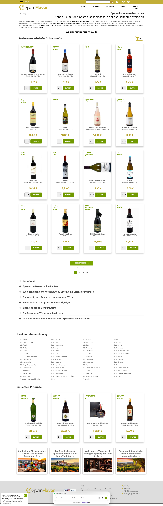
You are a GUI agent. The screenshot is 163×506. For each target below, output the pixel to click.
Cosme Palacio (23, 153)
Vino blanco (55, 339)
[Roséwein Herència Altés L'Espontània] (97, 126)
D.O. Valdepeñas (57, 373)
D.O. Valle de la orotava (122, 373)
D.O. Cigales (87, 353)
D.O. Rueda (23, 345)
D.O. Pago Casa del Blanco (29, 365)
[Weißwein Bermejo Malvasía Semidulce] (33, 421)
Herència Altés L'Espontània (89, 100)
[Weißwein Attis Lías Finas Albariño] (65, 72)
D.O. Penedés (87, 365)
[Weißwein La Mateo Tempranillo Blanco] (97, 179)
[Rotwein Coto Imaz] (65, 179)
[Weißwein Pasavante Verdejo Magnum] (130, 421)
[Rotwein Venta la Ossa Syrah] (65, 232)
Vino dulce (86, 379)
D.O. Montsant (88, 362)
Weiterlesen (38, 27)
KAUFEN (36, 88)
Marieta (55, 99)
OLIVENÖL (96, 7)
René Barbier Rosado (119, 47)
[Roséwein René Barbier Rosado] (129, 72)
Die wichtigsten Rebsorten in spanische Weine (47, 297)
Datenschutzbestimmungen (131, 493)
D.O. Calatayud (88, 351)
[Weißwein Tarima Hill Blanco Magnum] (65, 421)
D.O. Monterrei (56, 362)
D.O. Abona (118, 345)
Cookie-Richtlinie (128, 495)
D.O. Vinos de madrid (90, 376)
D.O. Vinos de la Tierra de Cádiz (62, 376)
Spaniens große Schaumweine (39, 308)
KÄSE (123, 7)
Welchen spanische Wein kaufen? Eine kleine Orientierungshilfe (57, 292)
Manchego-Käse (47, 25)
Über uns (126, 490)
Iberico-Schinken (73, 23)
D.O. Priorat (118, 365)
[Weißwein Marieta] (65, 126)
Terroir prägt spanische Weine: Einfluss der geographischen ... (131, 453)
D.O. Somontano (57, 345)
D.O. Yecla (117, 376)
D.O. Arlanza (118, 348)
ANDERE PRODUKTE (136, 8)
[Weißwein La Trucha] (129, 179)
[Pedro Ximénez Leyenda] (33, 126)
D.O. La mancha (25, 359)
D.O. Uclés (86, 370)
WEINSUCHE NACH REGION (80, 32)
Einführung (28, 281)
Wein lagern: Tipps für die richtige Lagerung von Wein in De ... (98, 453)
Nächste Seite (81, 268)
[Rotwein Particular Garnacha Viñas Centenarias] (33, 72)
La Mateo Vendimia (120, 206)
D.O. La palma (56, 359)
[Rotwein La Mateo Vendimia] (130, 232)
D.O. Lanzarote (88, 359)
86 (87, 272)
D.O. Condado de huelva (28, 356)
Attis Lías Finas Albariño (56, 47)
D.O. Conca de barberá (122, 353)
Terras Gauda (87, 46)
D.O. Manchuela (25, 362)
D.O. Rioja (54, 342)
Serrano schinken (56, 23)
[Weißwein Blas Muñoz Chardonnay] (129, 126)
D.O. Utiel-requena (120, 370)
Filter (140, 39)
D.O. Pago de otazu (58, 365)
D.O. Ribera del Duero (27, 342)
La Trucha (119, 153)
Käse (121, 23)
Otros (53, 379)
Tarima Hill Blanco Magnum (56, 396)
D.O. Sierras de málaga (122, 368)
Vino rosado (87, 339)
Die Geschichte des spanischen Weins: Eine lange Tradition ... (65, 453)
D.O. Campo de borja (121, 351)
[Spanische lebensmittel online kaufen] (33, 9)
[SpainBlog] (128, 2)
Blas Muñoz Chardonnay (121, 100)
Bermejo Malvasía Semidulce (24, 396)
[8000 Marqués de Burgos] (97, 232)
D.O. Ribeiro (118, 342)
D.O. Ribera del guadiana (91, 368)
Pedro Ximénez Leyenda (23, 101)
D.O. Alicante (55, 348)
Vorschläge (126, 487)
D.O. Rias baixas (25, 368)
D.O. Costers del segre (59, 356)
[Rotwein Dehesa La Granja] (33, 232)
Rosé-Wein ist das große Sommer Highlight (46, 302)
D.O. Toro (86, 345)
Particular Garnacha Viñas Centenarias (27, 46)
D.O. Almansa (87, 348)
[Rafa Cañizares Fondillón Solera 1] (97, 421)
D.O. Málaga (118, 359)
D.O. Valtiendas (25, 376)
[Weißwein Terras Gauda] (97, 72)
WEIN (83, 7)
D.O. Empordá (88, 356)
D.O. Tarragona (25, 370)
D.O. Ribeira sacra (57, 368)
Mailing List (126, 488)
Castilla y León (88, 342)
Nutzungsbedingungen (130, 491)
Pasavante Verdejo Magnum (120, 396)
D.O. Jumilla (118, 356)
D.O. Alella (23, 348)
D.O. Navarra (118, 362)
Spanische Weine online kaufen (39, 286)
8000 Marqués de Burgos (89, 207)
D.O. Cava (54, 353)
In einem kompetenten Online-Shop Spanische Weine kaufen (55, 318)
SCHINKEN (110, 7)
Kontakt (125, 485)
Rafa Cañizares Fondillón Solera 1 (90, 396)
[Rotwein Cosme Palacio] (33, 179)
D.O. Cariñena (24, 353)
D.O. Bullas (55, 351)
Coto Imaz (54, 153)
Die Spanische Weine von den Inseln (42, 313)
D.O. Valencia (87, 373)
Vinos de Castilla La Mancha (30, 379)
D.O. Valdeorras (25, 373)
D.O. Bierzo (24, 351)
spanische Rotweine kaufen (82, 21)
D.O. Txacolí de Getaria (59, 370)
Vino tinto (23, 339)
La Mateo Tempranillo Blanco (89, 154)
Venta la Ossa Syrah (55, 207)
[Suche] (111, 2)
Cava (116, 339)
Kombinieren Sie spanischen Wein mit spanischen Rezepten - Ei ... (32, 453)
